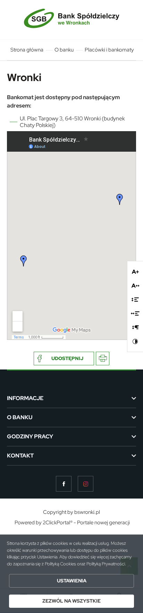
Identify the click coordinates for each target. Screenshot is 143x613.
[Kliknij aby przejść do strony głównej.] (71, 20)
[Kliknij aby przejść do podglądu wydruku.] (102, 358)
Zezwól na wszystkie (71, 601)
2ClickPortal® (58, 522)
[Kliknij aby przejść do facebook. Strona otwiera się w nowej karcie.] (64, 484)
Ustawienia (71, 581)
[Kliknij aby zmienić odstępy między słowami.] (135, 313)
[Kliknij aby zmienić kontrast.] (135, 341)
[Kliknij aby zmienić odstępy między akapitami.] (135, 327)
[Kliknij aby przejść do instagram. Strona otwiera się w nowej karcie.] (85, 484)
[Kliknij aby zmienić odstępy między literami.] (135, 285)
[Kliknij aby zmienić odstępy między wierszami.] (135, 299)
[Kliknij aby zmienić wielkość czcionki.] (135, 271)
